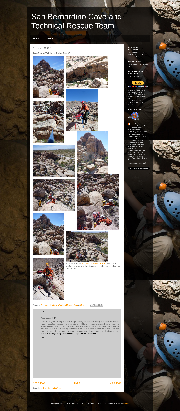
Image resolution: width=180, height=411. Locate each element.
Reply (43, 337)
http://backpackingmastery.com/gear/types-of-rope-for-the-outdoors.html (68, 334)
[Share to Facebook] (99, 305)
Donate (49, 38)
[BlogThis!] (94, 305)
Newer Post (39, 382)
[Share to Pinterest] (101, 305)
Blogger (126, 403)
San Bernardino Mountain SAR (93, 263)
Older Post (115, 382)
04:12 (54, 318)
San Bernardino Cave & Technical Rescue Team (138, 126)
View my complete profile (137, 163)
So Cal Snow (135, 77)
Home (36, 38)
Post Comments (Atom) (52, 388)
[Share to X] (96, 305)
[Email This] (91, 305)
